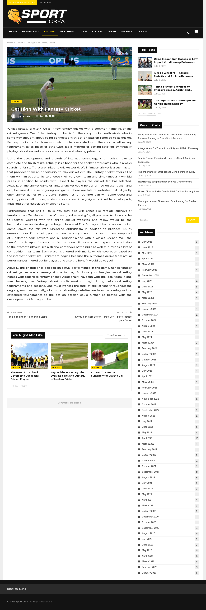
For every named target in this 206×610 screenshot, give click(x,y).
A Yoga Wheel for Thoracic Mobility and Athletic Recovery (173, 74)
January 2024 (149, 354)
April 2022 (147, 438)
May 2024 (147, 337)
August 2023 (148, 365)
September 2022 (150, 410)
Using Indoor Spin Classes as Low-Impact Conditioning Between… (176, 60)
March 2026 (148, 264)
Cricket (50, 31)
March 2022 (148, 444)
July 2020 (147, 539)
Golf (83, 31)
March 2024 (148, 342)
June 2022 (147, 427)
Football (67, 31)
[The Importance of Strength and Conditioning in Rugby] (145, 104)
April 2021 (147, 500)
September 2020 (150, 528)
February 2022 (149, 449)
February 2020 (149, 567)
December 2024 (150, 314)
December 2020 (150, 516)
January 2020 (149, 572)
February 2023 (149, 387)
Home (13, 31)
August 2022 (148, 415)
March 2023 (148, 382)
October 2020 (149, 522)
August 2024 (148, 326)
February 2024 (149, 348)
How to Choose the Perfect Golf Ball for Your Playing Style (168, 191)
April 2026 (147, 258)
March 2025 (148, 298)
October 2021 (149, 466)
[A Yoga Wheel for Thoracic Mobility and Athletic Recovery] (145, 76)
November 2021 (150, 460)
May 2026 (147, 253)
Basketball (30, 31)
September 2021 (150, 472)
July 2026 (147, 242)
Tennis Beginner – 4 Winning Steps (27, 316)
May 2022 (147, 432)
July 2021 (147, 483)
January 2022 (149, 455)
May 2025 (147, 292)
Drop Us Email (46, 2)
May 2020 (147, 550)
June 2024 (147, 331)
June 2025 (147, 286)
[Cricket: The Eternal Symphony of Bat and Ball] (109, 356)
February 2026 (149, 270)
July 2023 (147, 370)
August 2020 (148, 533)
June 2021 (147, 488)
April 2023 (147, 376)
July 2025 (147, 281)
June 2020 (147, 544)
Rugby (112, 31)
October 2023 (149, 359)
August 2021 (148, 477)
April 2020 (147, 556)
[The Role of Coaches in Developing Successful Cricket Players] (29, 356)
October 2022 (149, 404)
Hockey (97, 31)
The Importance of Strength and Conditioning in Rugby (175, 102)
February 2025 (149, 303)
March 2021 (148, 505)
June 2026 (147, 247)
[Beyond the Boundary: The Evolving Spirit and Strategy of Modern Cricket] (69, 356)
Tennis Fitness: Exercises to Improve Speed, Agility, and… (173, 88)
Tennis (142, 31)
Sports (126, 31)
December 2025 (150, 275)
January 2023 (149, 393)
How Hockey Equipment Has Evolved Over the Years (165, 181)
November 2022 (150, 399)
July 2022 (147, 421)
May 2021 (147, 494)
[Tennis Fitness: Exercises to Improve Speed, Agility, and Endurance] (145, 90)
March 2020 (148, 561)
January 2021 (149, 511)
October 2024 (149, 320)
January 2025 (149, 309)
